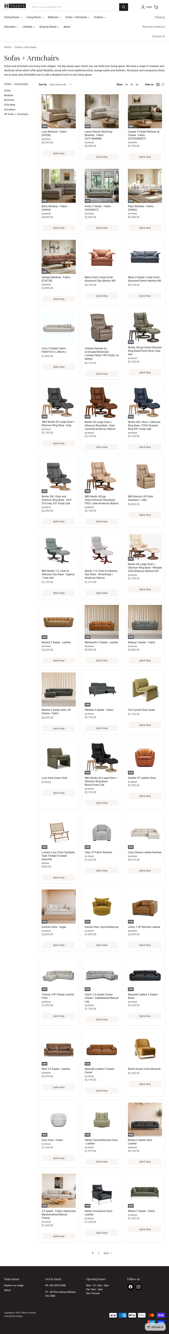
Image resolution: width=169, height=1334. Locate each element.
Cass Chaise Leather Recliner (145, 852)
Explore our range (13, 1285)
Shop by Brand (48, 26)
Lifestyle (27, 26)
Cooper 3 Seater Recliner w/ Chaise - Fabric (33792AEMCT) (144, 135)
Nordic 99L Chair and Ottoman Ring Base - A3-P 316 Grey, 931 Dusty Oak (57, 500)
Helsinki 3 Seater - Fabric (99, 709)
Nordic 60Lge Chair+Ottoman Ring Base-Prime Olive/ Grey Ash (145, 351)
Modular (8, 95)
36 (131, 84)
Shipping (159, 17)
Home (7, 47)
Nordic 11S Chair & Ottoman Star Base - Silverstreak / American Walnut (101, 574)
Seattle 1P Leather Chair (142, 777)
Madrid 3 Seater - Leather (56, 642)
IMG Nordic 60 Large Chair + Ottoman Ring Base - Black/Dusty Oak (101, 781)
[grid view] (158, 84)
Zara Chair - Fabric (52, 1140)
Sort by (43, 84)
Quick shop (59, 153)
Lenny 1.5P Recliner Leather (144, 927)
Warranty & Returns (153, 26)
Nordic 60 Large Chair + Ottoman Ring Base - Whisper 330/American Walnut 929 (145, 568)
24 (126, 84)
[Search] (123, 7)
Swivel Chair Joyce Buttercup (101, 927)
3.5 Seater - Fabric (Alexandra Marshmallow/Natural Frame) (59, 1214)
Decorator (10, 26)
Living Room (34, 17)
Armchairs (10, 109)
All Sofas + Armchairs (16, 114)
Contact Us (158, 36)
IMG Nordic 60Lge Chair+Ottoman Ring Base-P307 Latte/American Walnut (101, 500)
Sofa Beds (9, 104)
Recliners (9, 99)
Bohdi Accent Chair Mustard (144, 1068)
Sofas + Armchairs (76, 17)
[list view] (162, 84)
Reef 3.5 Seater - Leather (56, 1068)
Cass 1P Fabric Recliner (98, 852)
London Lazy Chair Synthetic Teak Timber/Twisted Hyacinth (58, 856)
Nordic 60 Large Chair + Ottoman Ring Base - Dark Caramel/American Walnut (100, 425)
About (66, 26)
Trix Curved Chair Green (141, 709)
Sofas (7, 90)
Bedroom (53, 17)
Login (149, 6)
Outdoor (99, 17)
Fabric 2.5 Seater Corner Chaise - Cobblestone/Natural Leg (102, 998)
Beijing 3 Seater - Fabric (141, 642)
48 (137, 84)
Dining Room (12, 17)
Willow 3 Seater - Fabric (141, 1211)
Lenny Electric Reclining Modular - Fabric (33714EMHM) (98, 135)
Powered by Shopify (13, 1316)
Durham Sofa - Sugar (54, 927)
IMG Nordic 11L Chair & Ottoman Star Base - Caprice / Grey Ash (58, 574)
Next (107, 1253)
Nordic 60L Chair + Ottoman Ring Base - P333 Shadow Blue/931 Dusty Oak (144, 425)
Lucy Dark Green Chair (55, 777)
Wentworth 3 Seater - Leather (101, 642)
